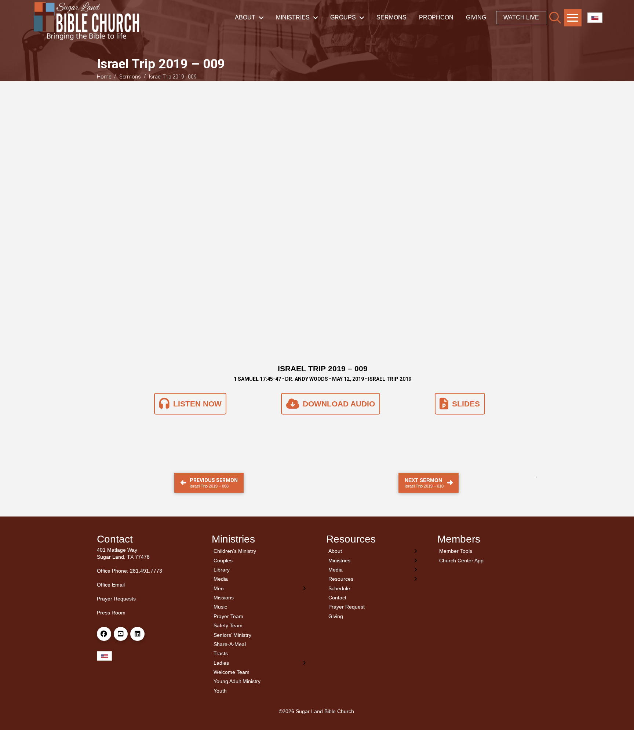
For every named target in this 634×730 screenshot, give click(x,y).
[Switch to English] (595, 18)
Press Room (111, 613)
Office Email (111, 585)
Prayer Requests (116, 599)
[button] (555, 17)
